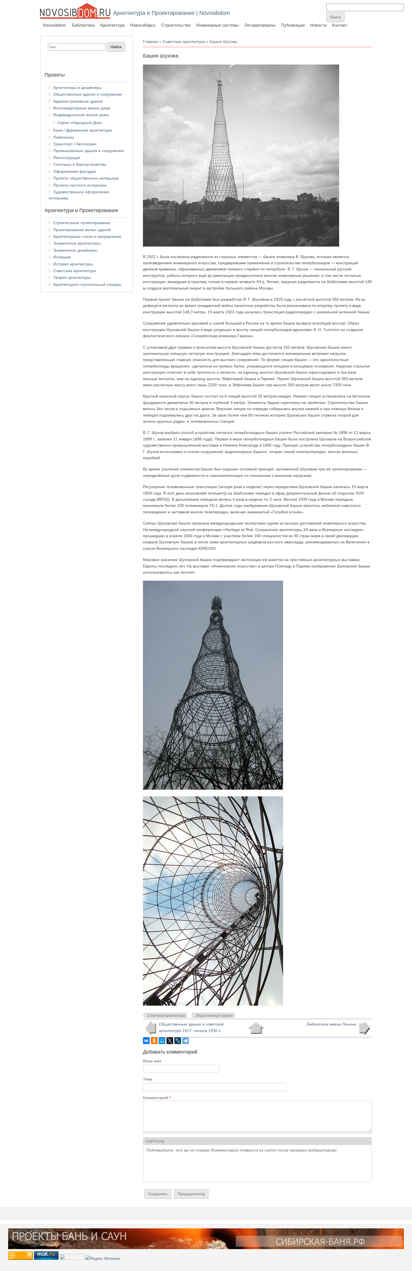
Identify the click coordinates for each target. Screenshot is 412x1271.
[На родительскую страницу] (256, 1028)
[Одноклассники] (154, 1040)
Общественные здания (214, 1016)
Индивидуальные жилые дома (81, 114)
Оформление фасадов (74, 171)
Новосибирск (143, 25)
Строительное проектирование (81, 222)
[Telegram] (185, 1040)
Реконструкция (66, 157)
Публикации (293, 25)
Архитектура (112, 25)
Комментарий (157, 1097)
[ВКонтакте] (146, 1040)
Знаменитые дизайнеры (75, 250)
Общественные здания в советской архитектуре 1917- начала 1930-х (191, 1027)
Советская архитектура (184, 41)
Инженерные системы (217, 25)
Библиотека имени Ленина (331, 1024)
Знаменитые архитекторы (77, 243)
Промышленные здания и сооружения (88, 150)
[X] (169, 1040)
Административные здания (78, 101)
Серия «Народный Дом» (80, 122)
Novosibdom (54, 25)
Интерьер (62, 257)
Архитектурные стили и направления (87, 236)
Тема (147, 1079)
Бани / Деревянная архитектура (82, 130)
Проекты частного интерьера (80, 185)
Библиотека (83, 25)
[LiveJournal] (177, 1040)
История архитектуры (73, 264)
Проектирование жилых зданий (82, 229)
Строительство (176, 25)
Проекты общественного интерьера (86, 178)
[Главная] (75, 11)
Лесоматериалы (260, 25)
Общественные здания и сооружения (87, 94)
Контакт (339, 25)
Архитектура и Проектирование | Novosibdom (171, 13)
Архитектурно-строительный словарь (87, 284)
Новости (318, 25)
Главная (150, 41)
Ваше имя (152, 1061)
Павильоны (63, 137)
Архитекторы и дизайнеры (77, 87)
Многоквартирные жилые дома (81, 108)
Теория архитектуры (72, 277)
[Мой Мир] (162, 1040)
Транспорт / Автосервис (75, 144)
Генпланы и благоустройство (79, 164)
